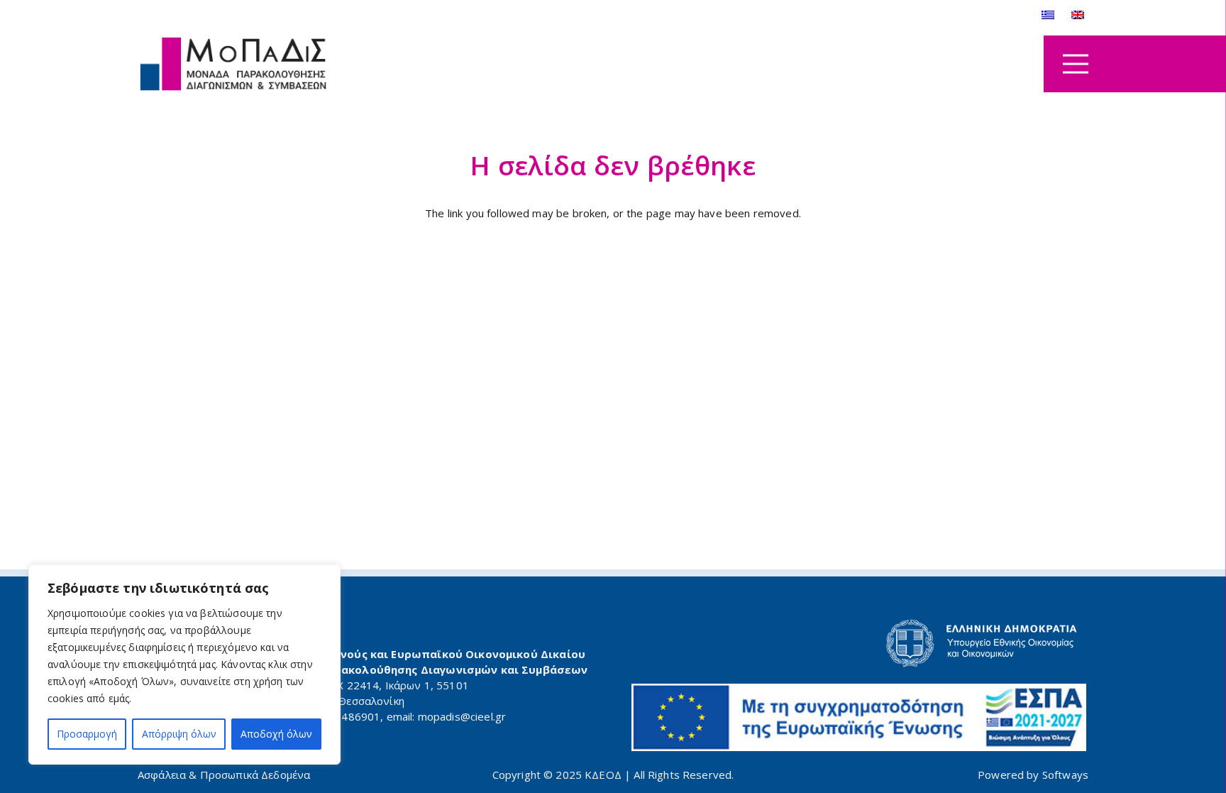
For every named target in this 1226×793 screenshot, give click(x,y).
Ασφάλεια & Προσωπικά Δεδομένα (224, 774)
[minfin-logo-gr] (859, 643)
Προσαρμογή (87, 733)
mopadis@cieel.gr (462, 716)
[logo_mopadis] (233, 64)
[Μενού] (1075, 64)
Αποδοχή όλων (276, 733)
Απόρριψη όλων (179, 733)
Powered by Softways (1033, 774)
